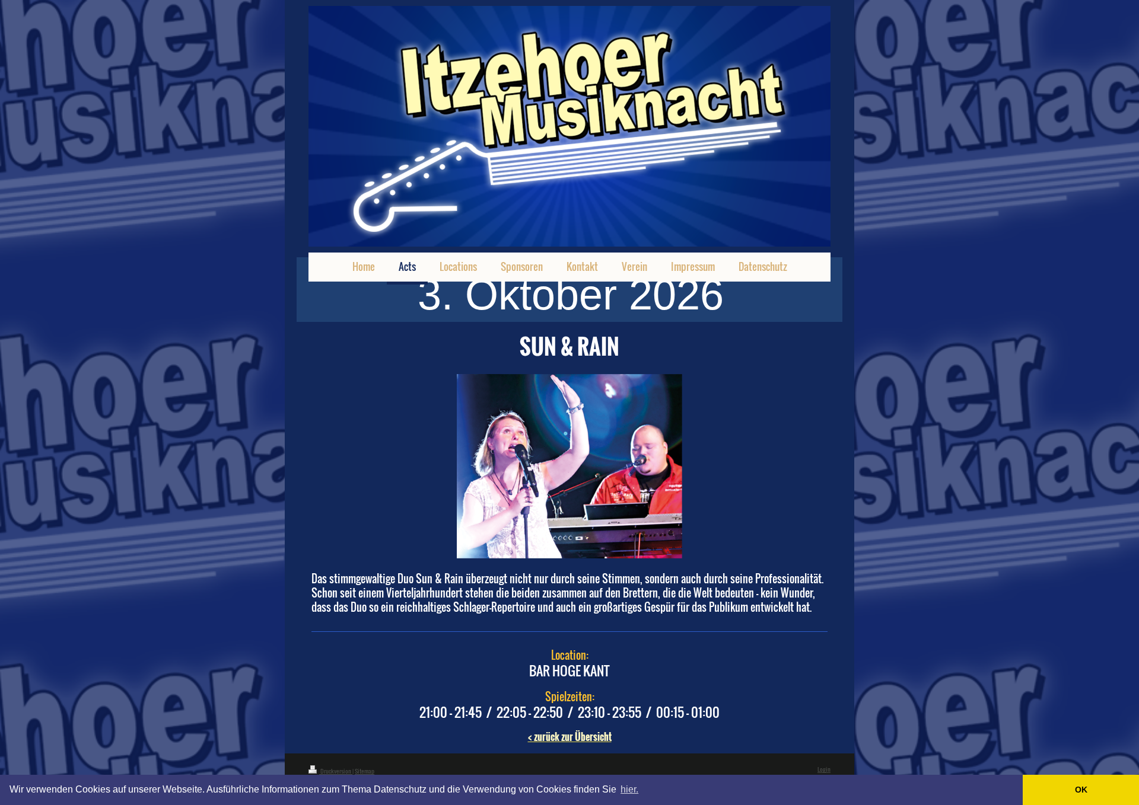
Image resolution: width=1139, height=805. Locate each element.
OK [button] (1081, 789)
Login (824, 769)
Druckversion (335, 770)
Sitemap (364, 770)
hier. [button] (629, 789)
